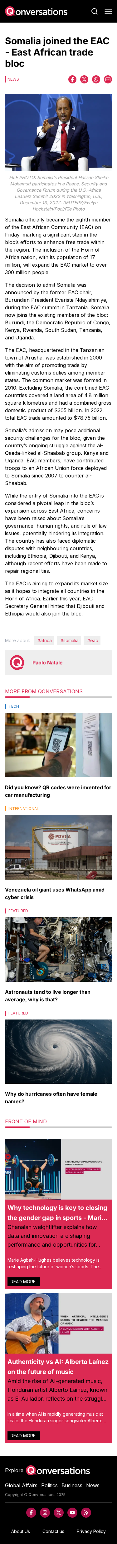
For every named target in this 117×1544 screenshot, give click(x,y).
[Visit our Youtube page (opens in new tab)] (72, 1513)
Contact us (53, 1531)
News (93, 1485)
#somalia (70, 640)
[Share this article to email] (108, 79)
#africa (44, 640)
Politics (49, 1485)
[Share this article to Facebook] (72, 79)
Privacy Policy (91, 1531)
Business (71, 1485)
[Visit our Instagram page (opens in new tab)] (45, 1513)
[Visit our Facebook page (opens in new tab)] (31, 1513)
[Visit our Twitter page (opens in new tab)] (59, 1513)
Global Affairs (21, 1485)
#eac (92, 640)
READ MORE (24, 1281)
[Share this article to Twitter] (84, 79)
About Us (20, 1531)
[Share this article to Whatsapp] (96, 79)
